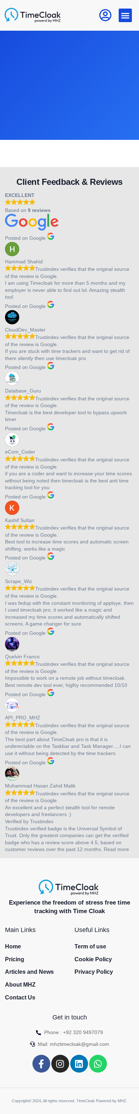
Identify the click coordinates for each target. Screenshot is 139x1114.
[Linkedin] (79, 1064)
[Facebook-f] (41, 1064)
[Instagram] (60, 1064)
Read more (116, 849)
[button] (125, 15)
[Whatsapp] (98, 1064)
